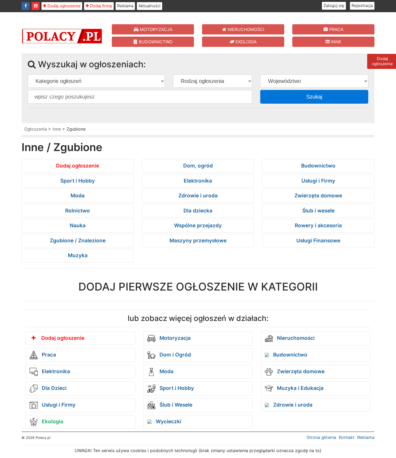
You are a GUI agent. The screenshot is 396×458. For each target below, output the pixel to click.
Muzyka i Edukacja (300, 388)
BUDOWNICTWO (154, 41)
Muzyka (78, 255)
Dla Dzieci (53, 388)
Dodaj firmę (100, 5)
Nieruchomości (295, 338)
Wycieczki (167, 421)
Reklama (125, 5)
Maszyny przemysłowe (198, 240)
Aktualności (149, 5)
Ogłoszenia (35, 129)
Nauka (78, 225)
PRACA (335, 29)
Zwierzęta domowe (318, 196)
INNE (335, 41)
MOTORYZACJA (155, 29)
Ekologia (51, 421)
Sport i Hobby (77, 181)
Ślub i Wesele (175, 405)
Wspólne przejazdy (198, 225)
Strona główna (321, 437)
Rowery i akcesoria (318, 225)
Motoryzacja (174, 338)
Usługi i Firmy (318, 181)
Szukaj (314, 97)
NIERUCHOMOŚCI (245, 29)
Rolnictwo (77, 211)
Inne (57, 129)
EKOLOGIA (245, 41)
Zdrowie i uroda (198, 196)
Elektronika (198, 181)
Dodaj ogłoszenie (63, 5)
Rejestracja (362, 5)
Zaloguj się (334, 5)
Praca (48, 355)
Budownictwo (318, 166)
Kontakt (347, 437)
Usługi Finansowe (318, 240)
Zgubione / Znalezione (78, 240)
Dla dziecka (197, 211)
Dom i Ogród (174, 355)
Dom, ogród (198, 166)
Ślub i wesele (318, 211)
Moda (78, 196)
